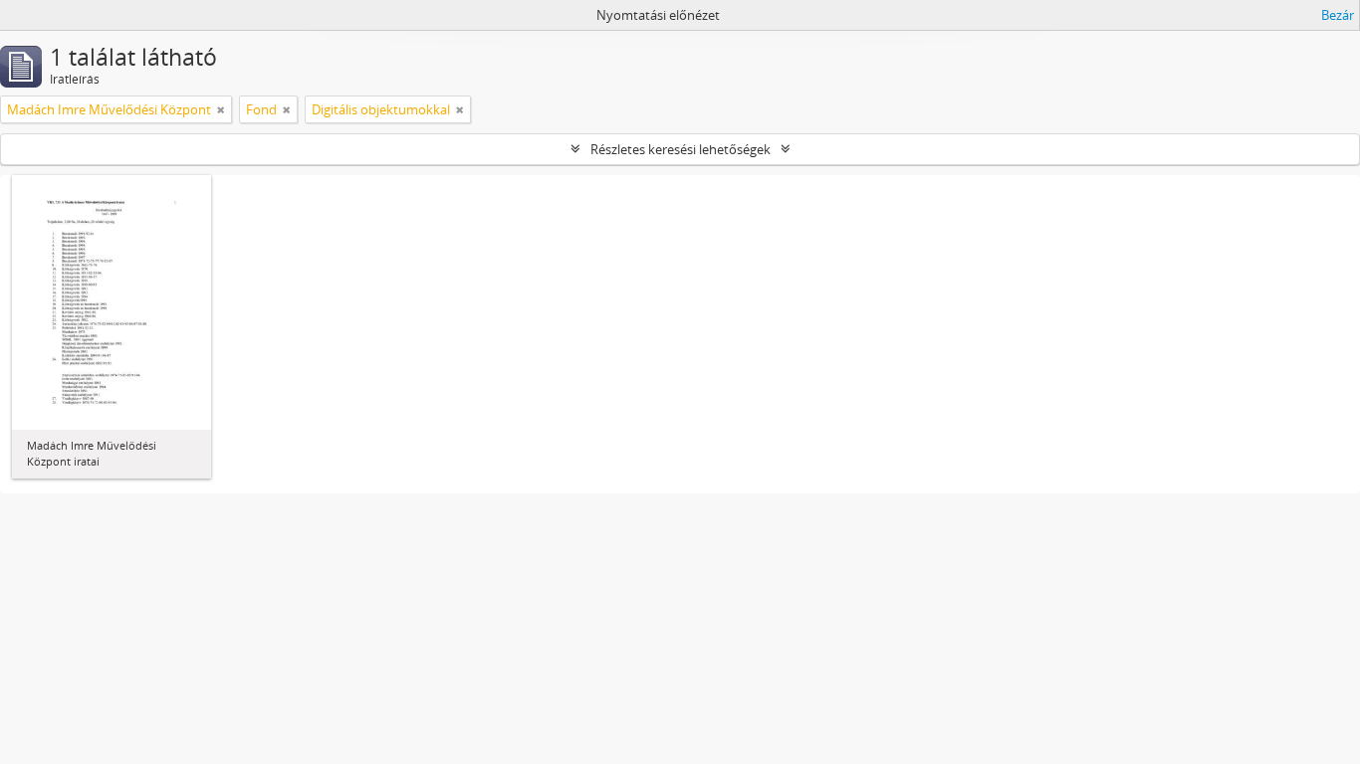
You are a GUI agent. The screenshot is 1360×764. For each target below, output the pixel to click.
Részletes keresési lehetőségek (680, 149)
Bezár (1337, 15)
